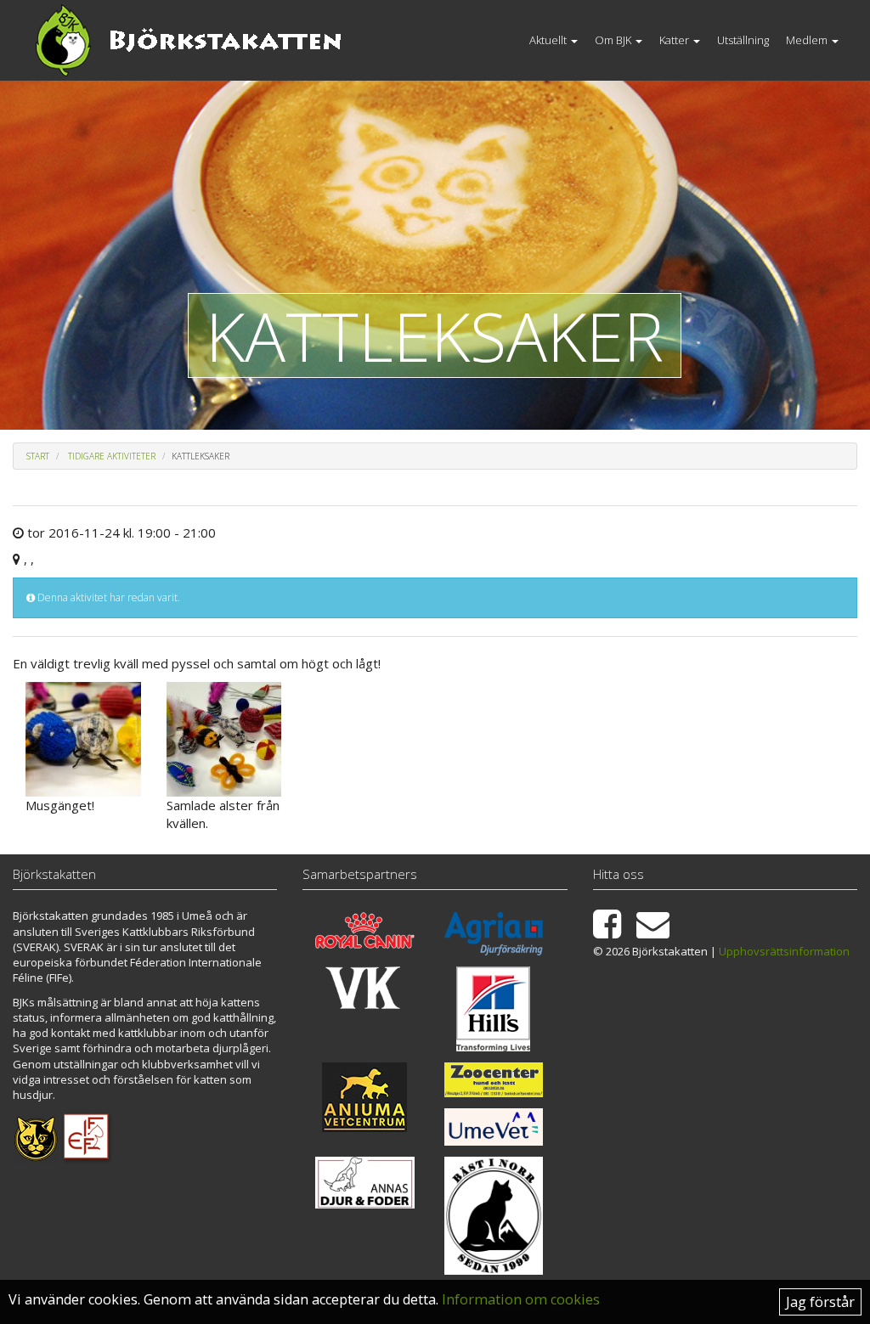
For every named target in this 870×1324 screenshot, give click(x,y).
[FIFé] (87, 1136)
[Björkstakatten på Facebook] (613, 931)
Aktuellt (549, 40)
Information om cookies (521, 1299)
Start (37, 456)
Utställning (743, 40)
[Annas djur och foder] (364, 1182)
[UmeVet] (493, 1127)
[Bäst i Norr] (493, 1216)
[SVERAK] (36, 1136)
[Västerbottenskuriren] (364, 987)
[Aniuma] (364, 1097)
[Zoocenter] (493, 1079)
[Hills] (493, 1008)
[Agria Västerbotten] (493, 933)
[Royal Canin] (364, 930)
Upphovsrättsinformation (784, 951)
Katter (675, 40)
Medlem (808, 40)
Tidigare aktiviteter (111, 456)
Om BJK (614, 40)
